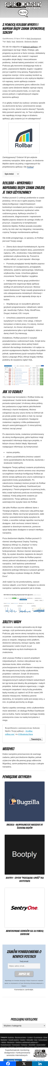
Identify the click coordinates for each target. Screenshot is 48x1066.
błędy (9, 41)
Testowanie (19, 1047)
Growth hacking (13, 1040)
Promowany (16, 1045)
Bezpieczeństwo (20, 1037)
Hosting (22, 1040)
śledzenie (19, 41)
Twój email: (24, 961)
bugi (13, 41)
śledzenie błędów (31, 41)
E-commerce (38, 1037)
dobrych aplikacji (30, 47)
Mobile (3, 1042)
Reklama (24, 1045)
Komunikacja (43, 1040)
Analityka (11, 1037)
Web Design (29, 1047)
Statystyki (11, 1047)
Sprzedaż (4, 1047)
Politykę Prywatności (31, 980)
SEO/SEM (32, 1045)
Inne (35, 1040)
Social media (40, 1045)
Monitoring (10, 1042)
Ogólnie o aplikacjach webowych (27, 1042)
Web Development (34, 38)
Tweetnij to (36, 739)
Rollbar (30, 167)
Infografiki (30, 1040)
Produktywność (6, 1045)
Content (30, 1037)
